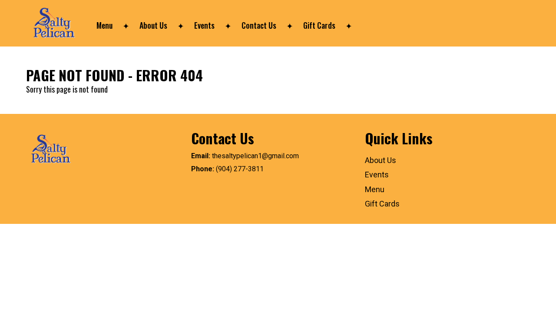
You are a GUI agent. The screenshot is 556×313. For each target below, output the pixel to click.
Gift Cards (319, 25)
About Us (153, 25)
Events (204, 25)
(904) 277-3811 (240, 169)
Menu (104, 25)
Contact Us (259, 25)
